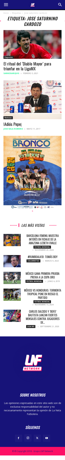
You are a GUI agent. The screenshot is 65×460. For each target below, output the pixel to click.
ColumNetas (33, 261)
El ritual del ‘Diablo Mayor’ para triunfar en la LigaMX (27, 66)
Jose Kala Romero (13, 128)
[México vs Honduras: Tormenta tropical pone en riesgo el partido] (12, 295)
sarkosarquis (11, 73)
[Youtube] (46, 438)
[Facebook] (18, 438)
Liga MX (30, 326)
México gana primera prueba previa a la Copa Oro (42, 275)
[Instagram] (27, 438)
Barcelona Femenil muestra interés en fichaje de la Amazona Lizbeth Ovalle (43, 239)
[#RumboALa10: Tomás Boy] (12, 261)
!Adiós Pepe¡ (12, 124)
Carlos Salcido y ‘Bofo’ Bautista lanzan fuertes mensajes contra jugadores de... (42, 317)
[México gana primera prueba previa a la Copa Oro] (12, 278)
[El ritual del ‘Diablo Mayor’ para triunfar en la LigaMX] (32, 44)
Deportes (9, 57)
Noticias (8, 117)
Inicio (6, 13)
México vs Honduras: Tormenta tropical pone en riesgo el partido (42, 294)
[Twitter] (37, 438)
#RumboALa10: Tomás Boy (43, 257)
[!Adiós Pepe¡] (32, 99)
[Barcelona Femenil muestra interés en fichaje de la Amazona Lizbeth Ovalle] (12, 240)
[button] (5, 4)
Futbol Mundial (42, 247)
